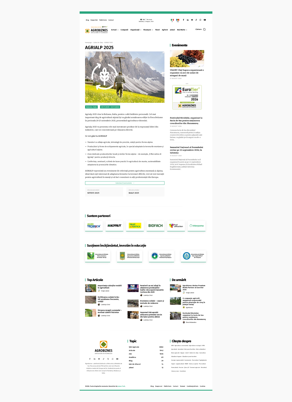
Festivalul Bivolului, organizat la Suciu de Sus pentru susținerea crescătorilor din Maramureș (186, 120)
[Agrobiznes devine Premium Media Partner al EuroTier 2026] (175, 288)
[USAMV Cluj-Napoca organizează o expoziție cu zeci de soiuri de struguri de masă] (187, 58)
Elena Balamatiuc (191, 322)
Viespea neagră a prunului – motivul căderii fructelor (110, 311)
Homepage (88, 42)
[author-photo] (99, 291)
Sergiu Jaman (105, 291)
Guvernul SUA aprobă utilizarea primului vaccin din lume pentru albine (151, 314)
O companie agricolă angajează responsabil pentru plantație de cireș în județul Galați (194, 301)
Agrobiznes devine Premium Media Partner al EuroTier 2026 (194, 288)
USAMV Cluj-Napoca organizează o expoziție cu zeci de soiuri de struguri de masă (187, 73)
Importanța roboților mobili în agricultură (110, 287)
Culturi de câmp (98, 42)
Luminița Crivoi (105, 304)
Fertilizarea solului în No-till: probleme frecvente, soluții (109, 299)
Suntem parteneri (98, 215)
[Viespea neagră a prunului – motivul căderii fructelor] (90, 313)
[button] (200, 29)
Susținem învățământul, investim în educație (116, 245)
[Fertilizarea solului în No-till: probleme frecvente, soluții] (90, 300)
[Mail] (192, 20)
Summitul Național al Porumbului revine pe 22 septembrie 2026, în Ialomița (186, 150)
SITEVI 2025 (93, 193)
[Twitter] (108, 359)
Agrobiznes (189, 307)
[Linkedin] (188, 20)
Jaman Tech (121, 386)
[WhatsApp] (200, 20)
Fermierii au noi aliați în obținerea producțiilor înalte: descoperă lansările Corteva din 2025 (152, 289)
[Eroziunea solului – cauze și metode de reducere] (133, 303)
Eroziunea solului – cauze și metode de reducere (152, 302)
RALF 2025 (134, 193)
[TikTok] (196, 20)
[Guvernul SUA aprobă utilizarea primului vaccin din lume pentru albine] (133, 315)
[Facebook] (183, 20)
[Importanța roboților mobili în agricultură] (90, 288)
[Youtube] (205, 20)
